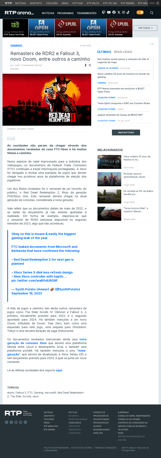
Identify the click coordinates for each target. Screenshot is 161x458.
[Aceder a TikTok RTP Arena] (128, 12)
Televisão (52, 3)
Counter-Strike (106, 97)
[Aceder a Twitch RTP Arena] (104, 12)
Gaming (16, 45)
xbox (36, 396)
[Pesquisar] (151, 12)
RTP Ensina (127, 3)
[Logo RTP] (18, 413)
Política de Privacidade (56, 448)
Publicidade (51, 450)
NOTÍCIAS (48, 412)
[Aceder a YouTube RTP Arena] (109, 12)
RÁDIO (47, 423)
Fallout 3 (21, 392)
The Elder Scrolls (20, 396)
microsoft (50, 392)
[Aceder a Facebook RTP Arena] (114, 12)
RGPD (120, 433)
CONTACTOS (99, 412)
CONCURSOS (75, 423)
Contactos (74, 433)
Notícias (20, 3)
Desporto (36, 3)
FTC (30, 392)
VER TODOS (144, 28)
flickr (25, 422)
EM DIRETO (74, 416)
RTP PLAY (73, 412)
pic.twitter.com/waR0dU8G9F (34, 280)
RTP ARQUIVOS (51, 426)
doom (10, 392)
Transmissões (86, 13)
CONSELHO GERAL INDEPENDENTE (134, 416)
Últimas (104, 52)
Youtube (20, 422)
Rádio (65, 3)
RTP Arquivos (146, 3)
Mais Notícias (126, 132)
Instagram (16, 422)
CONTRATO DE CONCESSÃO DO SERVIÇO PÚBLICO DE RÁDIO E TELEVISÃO (133, 426)
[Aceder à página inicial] (22, 12)
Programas (65, 13)
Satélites (98, 433)
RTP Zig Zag (110, 3)
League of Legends (108, 68)
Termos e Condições (105, 448)
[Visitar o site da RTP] (8, 3)
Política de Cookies (81, 448)
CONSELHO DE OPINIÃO (129, 419)
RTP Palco (93, 3)
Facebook (6, 422)
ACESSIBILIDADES (101, 429)
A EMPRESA (123, 412)
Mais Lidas (123, 52)
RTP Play (77, 3)
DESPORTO (49, 416)
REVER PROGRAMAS (78, 419)
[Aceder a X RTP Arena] (119, 12)
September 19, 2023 (26, 293)
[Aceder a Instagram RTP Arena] (123, 12)
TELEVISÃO (49, 419)
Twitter (11, 422)
